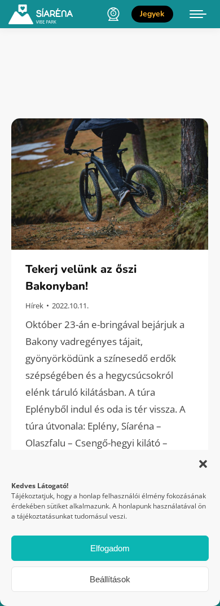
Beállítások (110, 579)
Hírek (34, 305)
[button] (203, 464)
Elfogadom (110, 548)
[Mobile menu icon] (198, 14)
